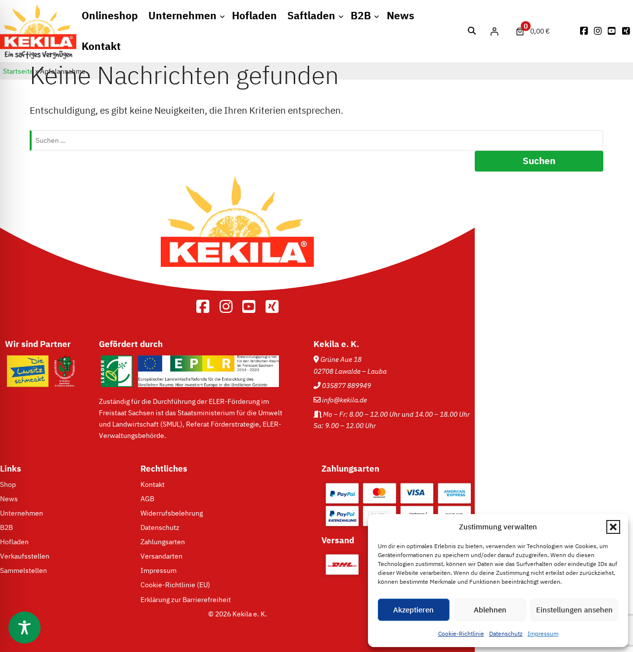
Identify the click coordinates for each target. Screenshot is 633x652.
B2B (361, 15)
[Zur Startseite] (237, 281)
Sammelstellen (23, 570)
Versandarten (161, 556)
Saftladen (311, 15)
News (400, 15)
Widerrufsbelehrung (171, 513)
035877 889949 (346, 385)
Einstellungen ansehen (574, 609)
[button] (613, 527)
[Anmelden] (494, 31)
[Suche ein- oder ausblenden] (472, 31)
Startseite (18, 71)
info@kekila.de (344, 399)
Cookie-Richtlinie (461, 633)
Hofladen (254, 15)
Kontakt (101, 46)
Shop (8, 484)
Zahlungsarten (162, 541)
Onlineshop (110, 15)
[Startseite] (38, 56)
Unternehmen (182, 15)
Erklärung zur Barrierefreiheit (185, 599)
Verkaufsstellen (24, 556)
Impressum (543, 633)
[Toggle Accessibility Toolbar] (24, 627)
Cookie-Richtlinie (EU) (175, 584)
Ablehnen (490, 609)
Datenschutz (506, 633)
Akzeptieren (413, 609)
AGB (147, 498)
